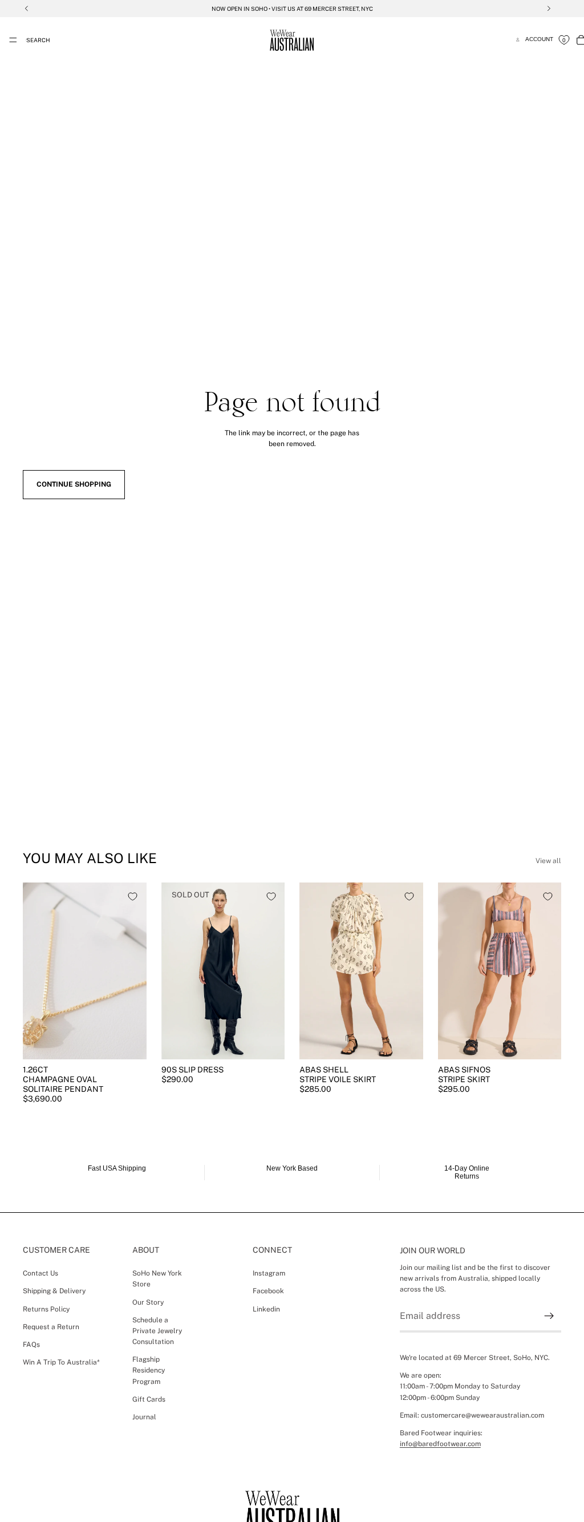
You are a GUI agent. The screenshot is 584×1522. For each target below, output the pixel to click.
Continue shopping (73, 484)
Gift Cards (148, 1399)
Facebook (268, 1291)
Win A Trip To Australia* (61, 1362)
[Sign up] (549, 1316)
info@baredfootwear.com (440, 1444)
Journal (144, 1417)
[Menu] (13, 40)
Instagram (269, 1273)
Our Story (148, 1302)
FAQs (31, 1345)
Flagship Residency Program (148, 1370)
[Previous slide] (35, 970)
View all (548, 861)
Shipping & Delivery (54, 1291)
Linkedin (266, 1309)
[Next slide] (134, 970)
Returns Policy (46, 1309)
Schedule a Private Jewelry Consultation (157, 1330)
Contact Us (40, 1273)
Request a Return (51, 1326)
